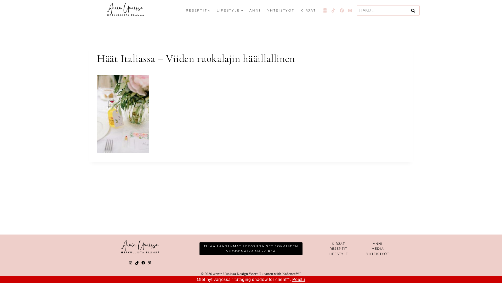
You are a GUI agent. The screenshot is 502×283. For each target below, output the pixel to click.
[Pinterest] (350, 10)
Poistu (298, 279)
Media (378, 249)
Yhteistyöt (280, 10)
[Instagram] (325, 10)
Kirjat (308, 10)
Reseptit (338, 249)
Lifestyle (338, 254)
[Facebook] (342, 10)
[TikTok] (333, 10)
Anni (255, 10)
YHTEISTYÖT (377, 254)
